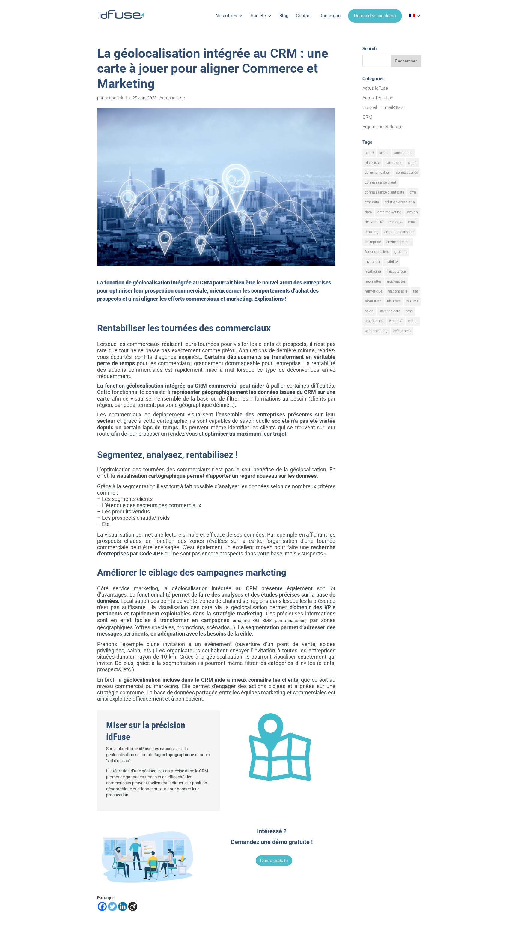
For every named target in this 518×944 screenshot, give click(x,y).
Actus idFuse (172, 98)
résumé (412, 301)
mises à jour (396, 271)
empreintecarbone (398, 232)
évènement (402, 331)
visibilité (395, 321)
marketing (373, 271)
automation (403, 153)
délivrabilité (374, 222)
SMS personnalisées (283, 620)
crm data (372, 202)
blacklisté (372, 163)
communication (377, 172)
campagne (394, 163)
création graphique (400, 202)
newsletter (373, 281)
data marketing (389, 212)
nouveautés (396, 281)
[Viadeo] (132, 906)
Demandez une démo (375, 15)
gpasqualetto (117, 98)
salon (369, 311)
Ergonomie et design (382, 126)
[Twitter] (112, 906)
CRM (367, 117)
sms (409, 311)
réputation (373, 301)
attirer (384, 153)
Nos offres (226, 15)
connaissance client (380, 182)
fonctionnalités (377, 252)
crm (413, 192)
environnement (398, 242)
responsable (397, 291)
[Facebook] (102, 906)
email (412, 222)
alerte (369, 153)
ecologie (395, 222)
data (368, 212)
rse (415, 291)
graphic (400, 252)
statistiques (374, 321)
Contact (304, 15)
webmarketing (376, 331)
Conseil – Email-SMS (382, 107)
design (412, 212)
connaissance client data (384, 192)
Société (258, 15)
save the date (389, 311)
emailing (241, 620)
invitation (372, 262)
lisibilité (392, 262)
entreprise (373, 242)
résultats (394, 301)
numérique (373, 291)
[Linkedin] (122, 906)
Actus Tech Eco (377, 98)
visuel (412, 321)
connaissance (407, 172)
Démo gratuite (274, 860)
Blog (283, 15)
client (412, 163)
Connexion (330, 15)
